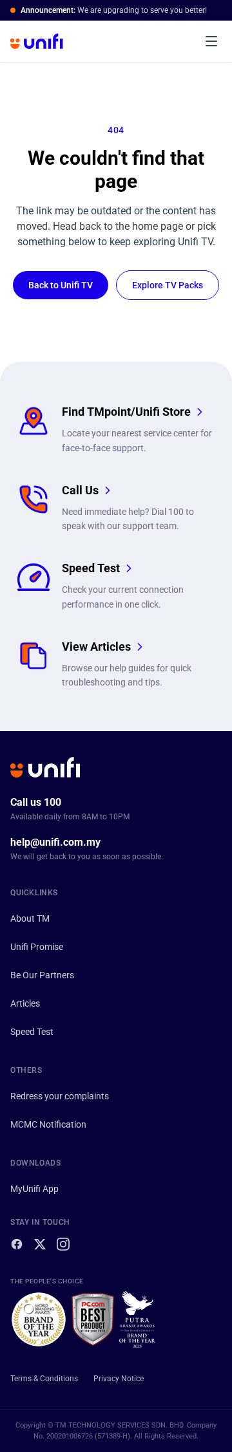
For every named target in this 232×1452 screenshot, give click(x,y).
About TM (30, 918)
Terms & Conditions (44, 1378)
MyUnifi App (34, 1189)
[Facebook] (16, 1244)
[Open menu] (211, 41)
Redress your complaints (59, 1096)
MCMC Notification (48, 1124)
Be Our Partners (42, 975)
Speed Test (31, 1032)
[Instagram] (63, 1244)
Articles (25, 1003)
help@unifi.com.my (55, 842)
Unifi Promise (36, 947)
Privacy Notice (118, 1378)
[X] (40, 1244)
